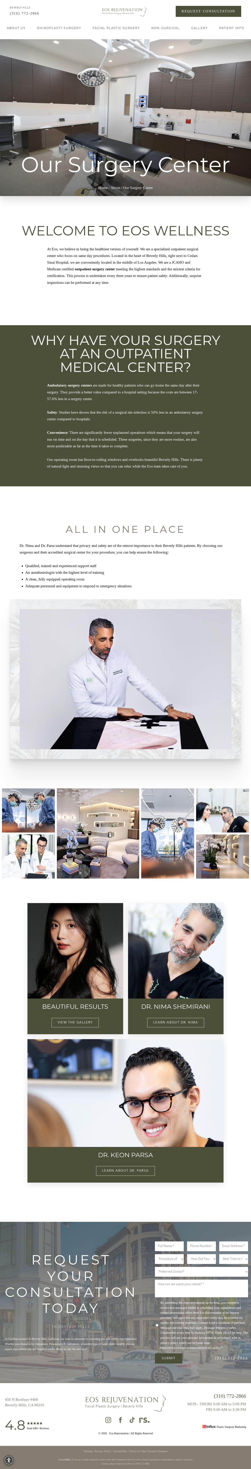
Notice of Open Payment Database (148, 1451)
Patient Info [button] (231, 28)
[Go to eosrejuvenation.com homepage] (124, 11)
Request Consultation (208, 11)
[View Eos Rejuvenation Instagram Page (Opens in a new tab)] (108, 1421)
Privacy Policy (103, 1451)
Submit (169, 1358)
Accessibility (120, 1451)
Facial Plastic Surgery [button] (116, 28)
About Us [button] (16, 28)
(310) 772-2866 (25, 13)
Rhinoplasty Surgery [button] (59, 28)
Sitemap (88, 1451)
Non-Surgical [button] (165, 28)
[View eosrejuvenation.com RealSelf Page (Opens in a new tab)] (144, 1421)
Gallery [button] (199, 28)
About (115, 188)
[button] (9, 1460)
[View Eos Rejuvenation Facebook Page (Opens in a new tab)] (120, 1421)
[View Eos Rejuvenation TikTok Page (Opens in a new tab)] (132, 1421)
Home (103, 188)
